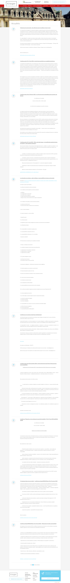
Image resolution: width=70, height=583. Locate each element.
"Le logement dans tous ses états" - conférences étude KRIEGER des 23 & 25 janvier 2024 (38, 481)
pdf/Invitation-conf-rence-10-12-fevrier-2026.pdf (28, 136)
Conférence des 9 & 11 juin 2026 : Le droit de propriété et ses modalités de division (37, 61)
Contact (63, 5)
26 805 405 (46, 2)
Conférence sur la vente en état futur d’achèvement (31, 314)
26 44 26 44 (37, 2)
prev (31, 564)
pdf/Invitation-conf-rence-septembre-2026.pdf (27, 55)
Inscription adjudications (28, 575)
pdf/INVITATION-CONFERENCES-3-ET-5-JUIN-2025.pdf (29, 172)
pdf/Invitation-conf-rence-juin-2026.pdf (26, 88)
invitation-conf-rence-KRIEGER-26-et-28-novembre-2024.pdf (30, 413)
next (38, 564)
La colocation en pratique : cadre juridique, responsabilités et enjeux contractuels (37, 178)
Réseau (30, 5)
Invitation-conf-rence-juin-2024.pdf (25, 475)
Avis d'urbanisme (37, 5)
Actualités (52, 5)
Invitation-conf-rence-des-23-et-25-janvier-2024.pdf (28, 517)
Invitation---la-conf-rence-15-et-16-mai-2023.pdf (28, 558)
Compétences (27, 578)
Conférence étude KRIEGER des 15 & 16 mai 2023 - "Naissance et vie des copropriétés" (38, 523)
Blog (58, 5)
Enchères (46, 5)
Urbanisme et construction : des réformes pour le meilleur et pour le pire (35, 27)
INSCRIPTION (50, 578)
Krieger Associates (14, 575)
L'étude (24, 5)
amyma (58, 582)
